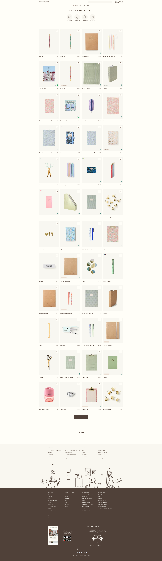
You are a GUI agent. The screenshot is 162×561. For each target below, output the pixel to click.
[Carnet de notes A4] (49, 298)
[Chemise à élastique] (92, 74)
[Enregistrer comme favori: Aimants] (99, 255)
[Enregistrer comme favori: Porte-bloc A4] (120, 223)
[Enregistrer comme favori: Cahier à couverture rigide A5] (78, 351)
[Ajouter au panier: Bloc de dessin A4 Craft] (100, 58)
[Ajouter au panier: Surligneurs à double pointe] (121, 58)
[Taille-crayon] (70, 394)
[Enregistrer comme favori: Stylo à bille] (57, 31)
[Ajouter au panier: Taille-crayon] (79, 411)
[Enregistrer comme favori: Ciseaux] (57, 159)
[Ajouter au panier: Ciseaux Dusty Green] (57, 187)
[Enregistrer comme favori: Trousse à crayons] (99, 95)
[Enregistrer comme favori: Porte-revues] (78, 191)
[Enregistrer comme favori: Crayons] (120, 159)
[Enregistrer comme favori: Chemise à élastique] (99, 63)
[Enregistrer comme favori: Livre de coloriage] (57, 63)
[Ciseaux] (49, 170)
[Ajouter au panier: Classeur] (121, 315)
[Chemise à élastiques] (70, 266)
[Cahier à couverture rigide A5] (70, 362)
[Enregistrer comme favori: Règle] (57, 319)
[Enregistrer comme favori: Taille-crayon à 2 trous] (57, 383)
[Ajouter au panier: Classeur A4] (121, 90)
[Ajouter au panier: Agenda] (121, 154)
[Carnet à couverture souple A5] (49, 106)
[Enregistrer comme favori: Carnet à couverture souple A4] (120, 95)
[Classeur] (113, 298)
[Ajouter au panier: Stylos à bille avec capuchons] (100, 251)
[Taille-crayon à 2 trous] (49, 394)
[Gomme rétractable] (113, 266)
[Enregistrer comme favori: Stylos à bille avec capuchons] (99, 223)
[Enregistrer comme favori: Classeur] (120, 287)
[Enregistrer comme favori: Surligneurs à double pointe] (120, 31)
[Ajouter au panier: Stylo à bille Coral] (79, 90)
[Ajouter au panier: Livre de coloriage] (57, 90)
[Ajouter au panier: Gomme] (57, 283)
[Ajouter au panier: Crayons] (121, 187)
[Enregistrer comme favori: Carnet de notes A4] (57, 287)
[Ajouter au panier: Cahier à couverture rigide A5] (79, 379)
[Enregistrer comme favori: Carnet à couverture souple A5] (57, 95)
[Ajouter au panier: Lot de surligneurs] (79, 187)
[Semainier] (70, 138)
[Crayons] (113, 170)
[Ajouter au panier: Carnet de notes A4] (57, 315)
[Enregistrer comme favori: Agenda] (120, 127)
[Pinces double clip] (113, 202)
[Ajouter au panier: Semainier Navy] (79, 154)
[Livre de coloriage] (49, 74)
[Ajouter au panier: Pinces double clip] (121, 219)
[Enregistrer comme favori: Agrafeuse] (78, 319)
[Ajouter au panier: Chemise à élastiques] (79, 283)
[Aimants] (92, 266)
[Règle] (49, 330)
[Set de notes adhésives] (92, 170)
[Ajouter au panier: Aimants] (100, 283)
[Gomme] (49, 266)
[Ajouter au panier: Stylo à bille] (57, 58)
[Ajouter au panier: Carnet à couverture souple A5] (57, 122)
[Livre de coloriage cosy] (70, 106)
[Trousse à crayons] (92, 106)
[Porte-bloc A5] (92, 394)
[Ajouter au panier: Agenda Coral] (57, 219)
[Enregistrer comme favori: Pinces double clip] (120, 191)
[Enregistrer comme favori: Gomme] (57, 255)
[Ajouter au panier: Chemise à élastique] (100, 90)
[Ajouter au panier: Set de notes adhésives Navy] (100, 187)
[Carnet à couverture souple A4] (113, 106)
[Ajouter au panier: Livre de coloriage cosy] (79, 122)
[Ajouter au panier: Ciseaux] (57, 379)
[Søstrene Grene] (44, 1)
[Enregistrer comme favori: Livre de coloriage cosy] (78, 95)
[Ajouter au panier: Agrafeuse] (79, 347)
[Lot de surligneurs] (70, 170)
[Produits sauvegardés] (120, 2)
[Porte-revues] (70, 202)
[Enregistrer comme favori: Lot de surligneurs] (78, 159)
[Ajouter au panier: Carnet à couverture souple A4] (121, 122)
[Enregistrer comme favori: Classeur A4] (120, 63)
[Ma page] (118, 2)
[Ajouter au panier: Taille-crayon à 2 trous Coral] (57, 411)
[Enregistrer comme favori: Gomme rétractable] (120, 255)
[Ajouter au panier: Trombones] (57, 251)
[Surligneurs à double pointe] (113, 41)
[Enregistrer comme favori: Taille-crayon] (78, 383)
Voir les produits (81, 437)
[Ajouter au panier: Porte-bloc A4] (121, 251)
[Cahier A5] (113, 362)
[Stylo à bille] (49, 41)
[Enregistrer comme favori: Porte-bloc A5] (99, 383)
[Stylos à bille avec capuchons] (92, 234)
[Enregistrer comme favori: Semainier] (78, 127)
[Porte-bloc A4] (113, 234)
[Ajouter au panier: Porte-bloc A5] (100, 411)
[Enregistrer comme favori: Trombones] (57, 223)
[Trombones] (49, 234)
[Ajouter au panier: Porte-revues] (79, 219)
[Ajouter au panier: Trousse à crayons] (100, 122)
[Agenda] (113, 138)
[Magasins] (116, 2)
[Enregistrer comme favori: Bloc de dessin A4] (99, 31)
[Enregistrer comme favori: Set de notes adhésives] (99, 159)
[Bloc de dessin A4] (92, 41)
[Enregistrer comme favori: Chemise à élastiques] (78, 255)
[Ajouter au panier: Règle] (57, 347)
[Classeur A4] (113, 74)
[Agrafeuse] (70, 330)
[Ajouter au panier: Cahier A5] (121, 379)
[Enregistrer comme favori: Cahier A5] (120, 351)
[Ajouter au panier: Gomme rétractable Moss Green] (121, 283)
